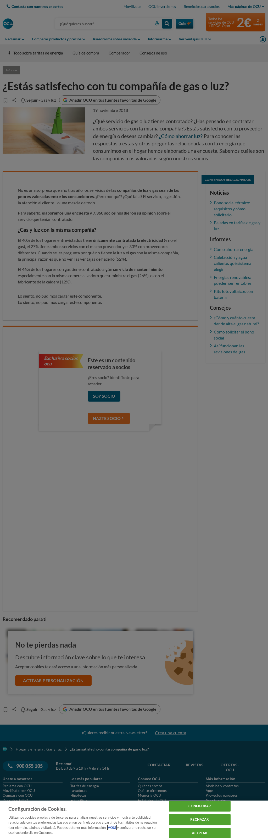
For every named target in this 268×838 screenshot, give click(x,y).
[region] (134, 819)
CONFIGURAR (199, 806)
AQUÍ (112, 827)
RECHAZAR (199, 819)
